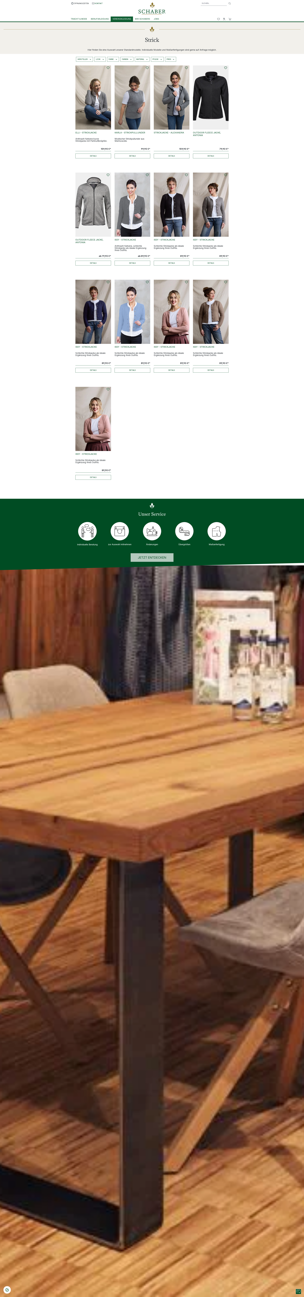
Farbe (111, 59)
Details (93, 156)
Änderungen (152, 544)
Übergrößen (184, 544)
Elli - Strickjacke (86, 132)
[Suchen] (229, 3)
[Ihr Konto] (224, 19)
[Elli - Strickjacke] (93, 97)
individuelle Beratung (87, 544)
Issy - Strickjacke (125, 239)
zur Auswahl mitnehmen (119, 544)
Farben (125, 59)
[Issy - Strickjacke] (132, 205)
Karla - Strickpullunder (130, 132)
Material (140, 59)
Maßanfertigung (217, 544)
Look (98, 59)
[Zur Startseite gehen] (152, 8)
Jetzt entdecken (152, 557)
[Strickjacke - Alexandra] (171, 97)
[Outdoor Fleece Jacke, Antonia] (211, 97)
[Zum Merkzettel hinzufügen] (108, 67)
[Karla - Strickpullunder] (132, 97)
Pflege (155, 59)
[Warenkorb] (230, 19)
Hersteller (83, 59)
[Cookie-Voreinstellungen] (7, 1289)
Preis (169, 59)
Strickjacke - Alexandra (169, 132)
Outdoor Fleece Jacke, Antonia (207, 133)
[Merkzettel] (218, 19)
